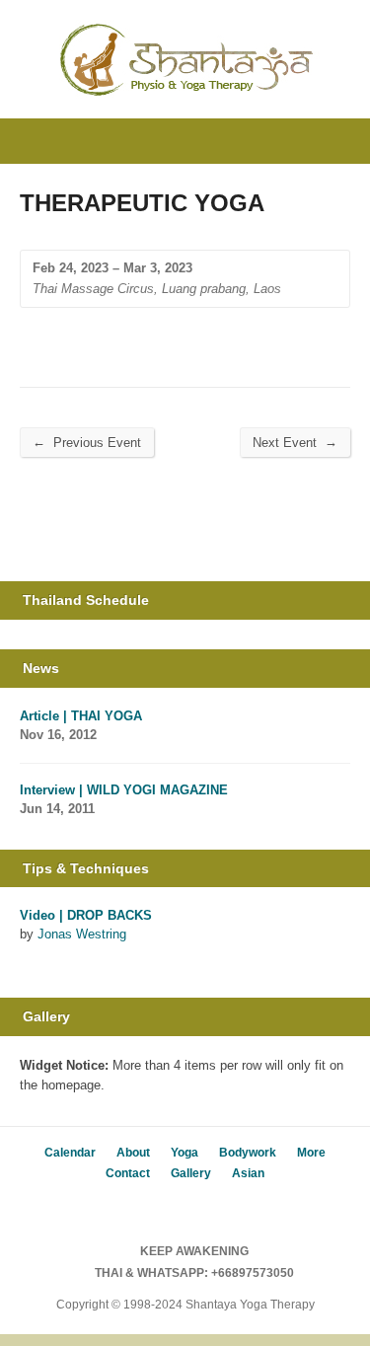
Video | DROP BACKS (86, 915)
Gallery (191, 1173)
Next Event (295, 442)
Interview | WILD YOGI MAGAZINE (124, 790)
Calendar (70, 1153)
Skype (199, 1207)
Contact (128, 1173)
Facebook (170, 1207)
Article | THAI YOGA (81, 716)
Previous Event (87, 442)
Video (29, 956)
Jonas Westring (81, 934)
